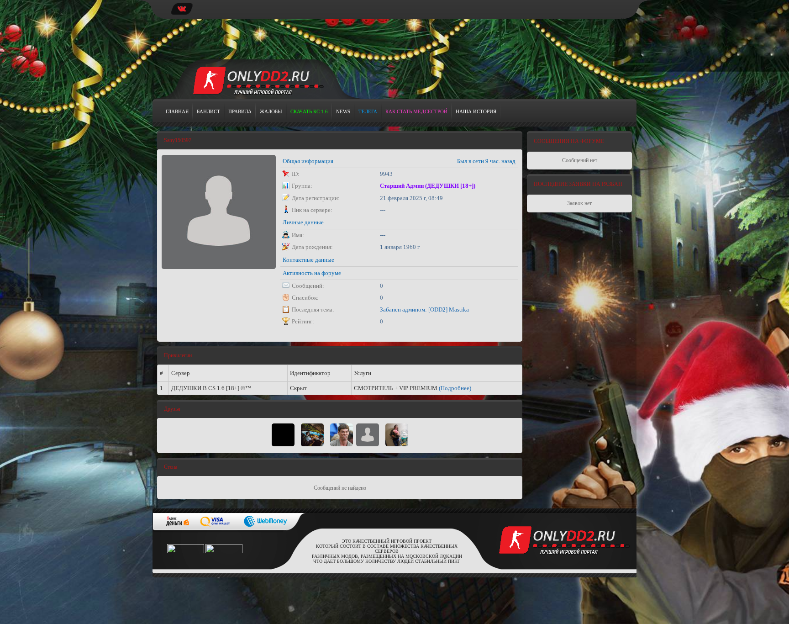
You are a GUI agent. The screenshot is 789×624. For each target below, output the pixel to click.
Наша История (476, 111)
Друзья (172, 409)
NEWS (343, 111)
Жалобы (271, 111)
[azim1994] (367, 434)
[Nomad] (341, 434)
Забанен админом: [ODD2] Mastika (424, 309)
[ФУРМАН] (312, 434)
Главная (177, 111)
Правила (240, 111)
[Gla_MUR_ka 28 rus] (396, 434)
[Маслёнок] (283, 434)
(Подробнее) (455, 388)
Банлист (208, 111)
